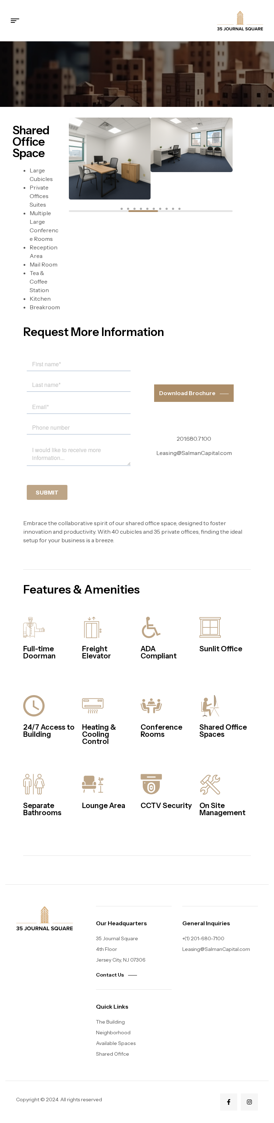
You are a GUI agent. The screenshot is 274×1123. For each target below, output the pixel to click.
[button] (122, 209)
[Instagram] (249, 1102)
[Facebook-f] (228, 1102)
